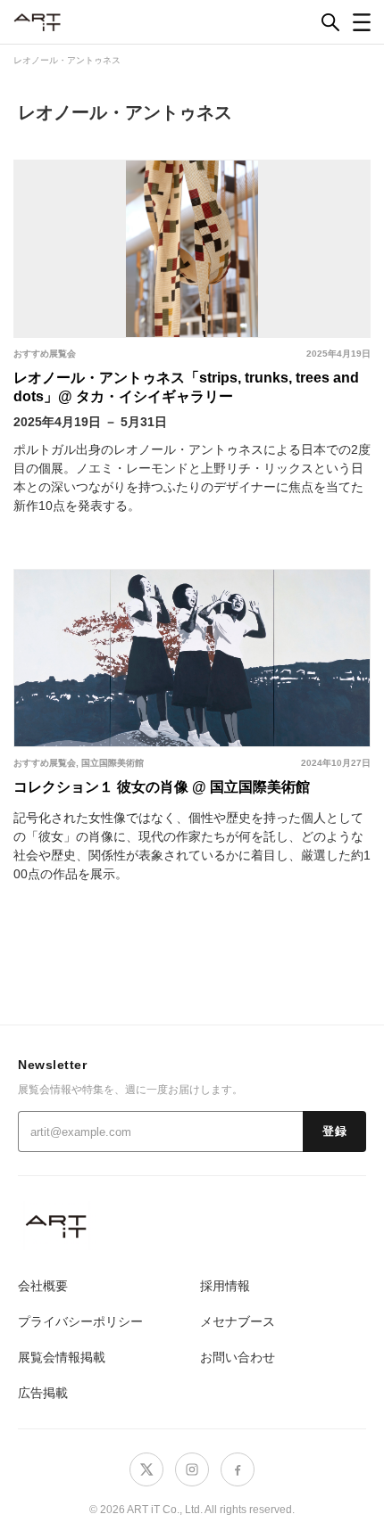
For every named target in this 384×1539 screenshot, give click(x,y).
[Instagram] (192, 1469)
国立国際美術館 (112, 763)
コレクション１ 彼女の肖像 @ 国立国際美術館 (161, 786)
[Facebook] (238, 1469)
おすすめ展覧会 (44, 353)
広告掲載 (43, 1393)
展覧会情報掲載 (61, 1357)
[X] (146, 1469)
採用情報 (225, 1286)
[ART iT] (192, 1225)
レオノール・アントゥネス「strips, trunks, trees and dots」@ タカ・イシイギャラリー (186, 387)
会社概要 (43, 1286)
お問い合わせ (237, 1357)
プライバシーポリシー (80, 1321)
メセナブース (237, 1321)
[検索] (330, 22)
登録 (334, 1131)
